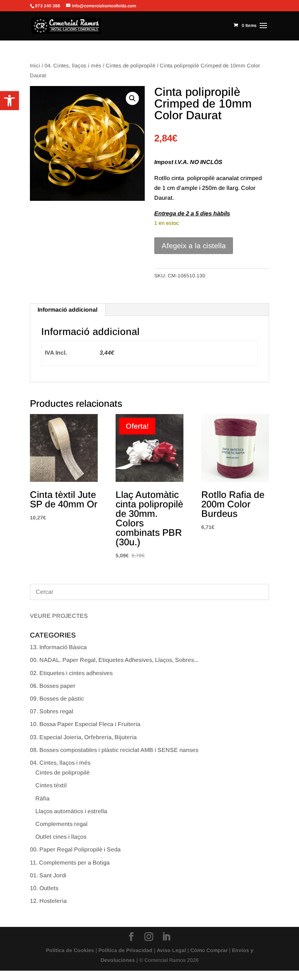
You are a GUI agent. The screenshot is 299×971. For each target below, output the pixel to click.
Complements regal (61, 824)
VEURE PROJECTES (59, 616)
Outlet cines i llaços (60, 837)
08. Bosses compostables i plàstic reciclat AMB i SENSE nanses (114, 750)
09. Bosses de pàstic (57, 698)
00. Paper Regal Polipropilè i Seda (75, 849)
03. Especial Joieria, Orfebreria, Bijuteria (83, 737)
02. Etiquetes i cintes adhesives (71, 673)
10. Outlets (44, 888)
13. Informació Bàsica (58, 647)
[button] (9, 100)
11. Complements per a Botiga (70, 862)
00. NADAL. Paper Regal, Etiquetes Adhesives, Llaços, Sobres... (114, 660)
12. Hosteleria (48, 901)
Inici (35, 66)
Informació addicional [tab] (67, 310)
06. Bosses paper (52, 686)
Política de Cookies (70, 950)
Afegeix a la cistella (194, 246)
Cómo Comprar (209, 950)
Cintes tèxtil (51, 785)
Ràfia (42, 798)
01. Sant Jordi (48, 875)
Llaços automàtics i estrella (71, 811)
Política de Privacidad (125, 950)
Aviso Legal (171, 950)
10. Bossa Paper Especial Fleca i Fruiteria (85, 724)
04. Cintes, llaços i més (72, 66)
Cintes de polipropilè (130, 66)
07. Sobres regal (51, 711)
